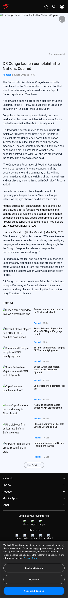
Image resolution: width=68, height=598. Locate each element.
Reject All (34, 579)
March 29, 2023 (54, 232)
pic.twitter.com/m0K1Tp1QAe (19, 225)
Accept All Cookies (34, 591)
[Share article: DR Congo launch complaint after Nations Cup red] (62, 19)
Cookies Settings (34, 568)
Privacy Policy (31, 558)
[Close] (62, 545)
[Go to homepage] (6, 7)
